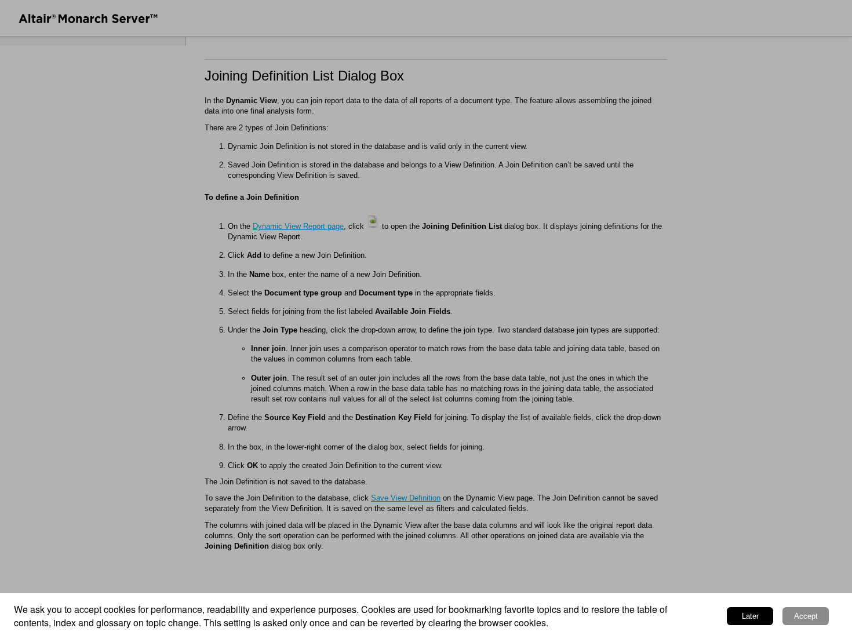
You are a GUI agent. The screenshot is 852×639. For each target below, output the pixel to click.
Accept (806, 616)
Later (750, 616)
